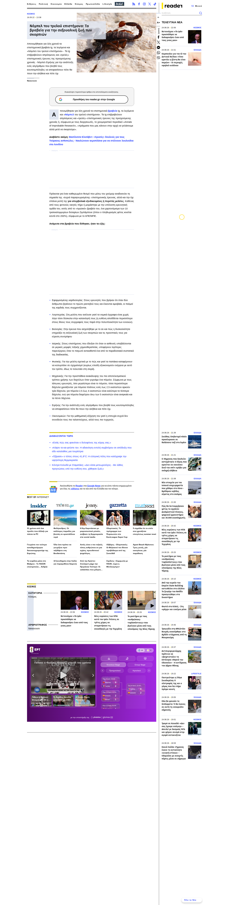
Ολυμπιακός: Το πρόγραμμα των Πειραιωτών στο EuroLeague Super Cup (116, 532)
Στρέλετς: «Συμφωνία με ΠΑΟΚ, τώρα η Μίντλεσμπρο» (117, 564)
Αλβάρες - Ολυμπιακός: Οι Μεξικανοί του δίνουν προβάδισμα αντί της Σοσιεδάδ (117, 549)
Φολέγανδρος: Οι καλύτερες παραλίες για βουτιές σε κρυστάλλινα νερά (64, 532)
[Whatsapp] (158, 52)
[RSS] (133, 4)
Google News (94, 486)
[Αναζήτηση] (200, 13)
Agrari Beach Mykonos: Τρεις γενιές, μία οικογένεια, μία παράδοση (143, 549)
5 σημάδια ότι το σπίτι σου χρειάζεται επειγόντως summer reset (144, 531)
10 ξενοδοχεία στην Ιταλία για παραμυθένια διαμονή (65, 562)
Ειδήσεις (31, 4)
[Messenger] (158, 47)
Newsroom (34, 628)
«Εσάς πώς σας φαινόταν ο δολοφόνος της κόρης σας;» (81, 442)
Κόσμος (79, 4)
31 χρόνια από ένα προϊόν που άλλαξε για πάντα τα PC (37, 531)
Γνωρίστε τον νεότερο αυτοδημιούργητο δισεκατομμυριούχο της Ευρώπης (37, 549)
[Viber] (158, 57)
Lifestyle (107, 4)
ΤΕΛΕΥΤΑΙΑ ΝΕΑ (172, 22)
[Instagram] (144, 4)
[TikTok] (155, 4)
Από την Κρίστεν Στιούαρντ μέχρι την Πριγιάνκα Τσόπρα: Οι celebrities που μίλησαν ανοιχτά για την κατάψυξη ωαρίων (91, 565)
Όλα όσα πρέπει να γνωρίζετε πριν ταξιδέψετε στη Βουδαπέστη (62, 549)
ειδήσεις (75, 489)
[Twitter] (149, 4)
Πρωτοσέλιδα (93, 4)
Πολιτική (43, 4)
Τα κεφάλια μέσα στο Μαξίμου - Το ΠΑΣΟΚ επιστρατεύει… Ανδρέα (37, 564)
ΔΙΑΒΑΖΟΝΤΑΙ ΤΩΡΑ (61, 436)
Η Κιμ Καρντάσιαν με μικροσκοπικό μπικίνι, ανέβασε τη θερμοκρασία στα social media (91, 532)
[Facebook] (139, 4)
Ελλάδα (68, 4)
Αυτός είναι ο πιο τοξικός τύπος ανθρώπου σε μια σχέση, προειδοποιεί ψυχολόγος (91, 549)
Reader (79, 486)
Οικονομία (56, 4)
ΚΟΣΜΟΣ (31, 14)
